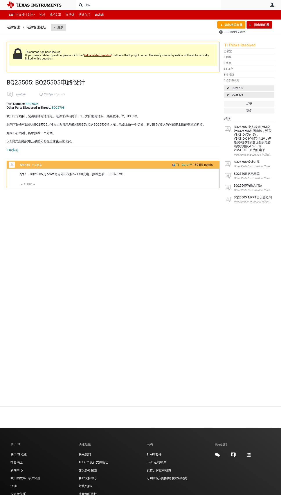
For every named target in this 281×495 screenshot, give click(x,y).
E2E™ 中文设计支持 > (22, 14)
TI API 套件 (154, 454)
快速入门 (84, 14)
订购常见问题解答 (159, 478)
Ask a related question (97, 55)
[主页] (37, 4)
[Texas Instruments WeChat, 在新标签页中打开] (217, 456)
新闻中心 (17, 470)
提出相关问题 (233, 25)
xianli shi (21, 94)
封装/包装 (85, 486)
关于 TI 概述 (19, 454)
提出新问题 (261, 25)
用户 (272, 4)
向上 (22, 185)
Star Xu (25, 165)
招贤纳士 (17, 462)
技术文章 (55, 14)
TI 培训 (69, 14)
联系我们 (85, 454)
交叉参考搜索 (88, 470)
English (99, 14)
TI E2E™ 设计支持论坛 (93, 462)
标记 (249, 103)
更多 (60, 27)
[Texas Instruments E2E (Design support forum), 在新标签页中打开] (233, 456)
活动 (14, 486)
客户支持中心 (88, 478)
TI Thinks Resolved (240, 45)
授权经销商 (179, 478)
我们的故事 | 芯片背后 (25, 478)
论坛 (42, 14)
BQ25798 (237, 88)
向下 (34, 185)
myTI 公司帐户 (156, 462)
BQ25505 (237, 94)
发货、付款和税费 (159, 470)
